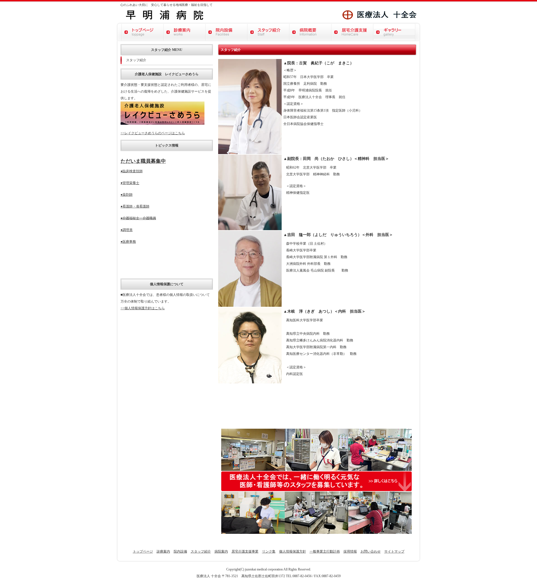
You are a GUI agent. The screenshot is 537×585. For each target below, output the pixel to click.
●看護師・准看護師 (135, 206)
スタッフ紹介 (136, 60)
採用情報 (350, 551)
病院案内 (221, 551)
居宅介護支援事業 (245, 551)
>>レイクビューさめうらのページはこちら (153, 133)
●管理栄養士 (130, 183)
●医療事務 (128, 242)
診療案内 (163, 551)
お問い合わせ (371, 551)
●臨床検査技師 (132, 171)
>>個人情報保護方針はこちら (143, 308)
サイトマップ (394, 551)
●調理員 (127, 230)
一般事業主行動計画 (325, 551)
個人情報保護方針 (292, 551)
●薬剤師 (127, 195)
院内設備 (180, 551)
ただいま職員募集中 (143, 161)
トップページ (143, 551)
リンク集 (268, 551)
